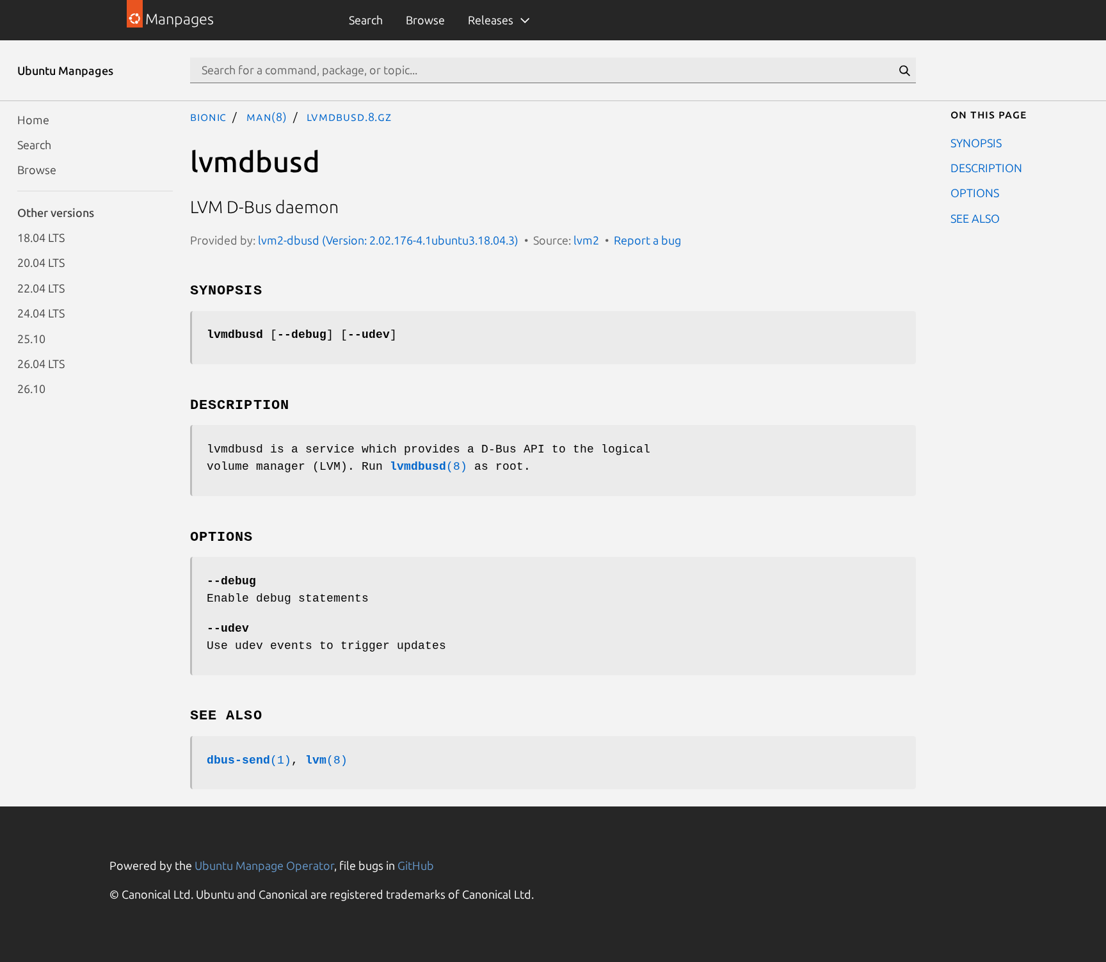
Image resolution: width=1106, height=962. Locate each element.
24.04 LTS (41, 313)
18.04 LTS (41, 237)
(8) (428, 466)
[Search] (904, 70)
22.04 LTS (41, 287)
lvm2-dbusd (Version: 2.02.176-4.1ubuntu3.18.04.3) (388, 240)
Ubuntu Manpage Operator (264, 865)
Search (366, 19)
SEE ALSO (975, 217)
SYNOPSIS (976, 142)
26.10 (31, 388)
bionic (208, 116)
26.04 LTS (41, 363)
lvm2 (586, 240)
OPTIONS (974, 192)
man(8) (266, 116)
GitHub (415, 865)
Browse (425, 19)
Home (33, 119)
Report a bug (647, 240)
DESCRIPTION (986, 167)
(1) (249, 760)
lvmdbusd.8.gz (349, 116)
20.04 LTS (41, 262)
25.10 (31, 338)
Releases (490, 19)
